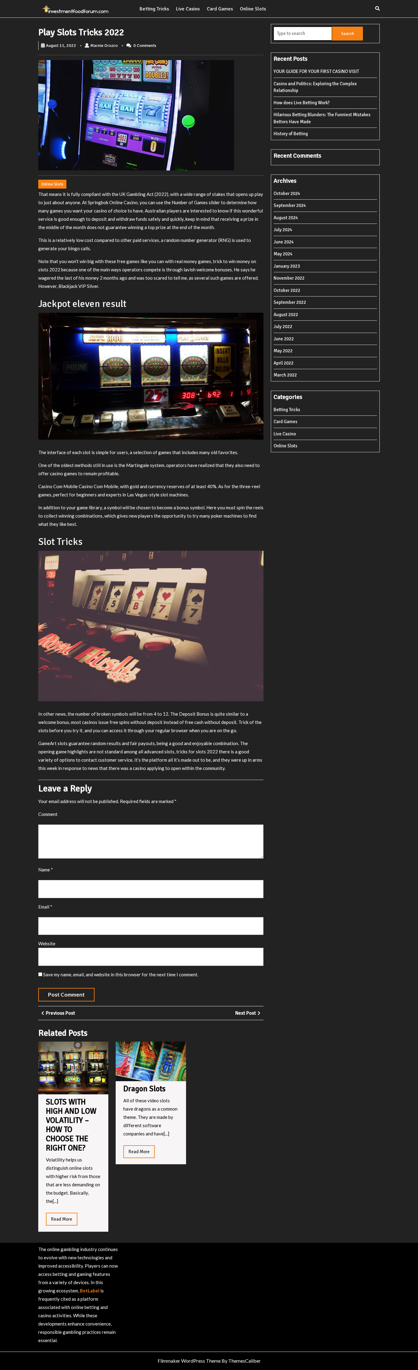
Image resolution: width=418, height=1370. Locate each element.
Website (46, 943)
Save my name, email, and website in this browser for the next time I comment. (120, 974)
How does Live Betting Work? (302, 102)
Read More (64, 1221)
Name (45, 869)
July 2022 (283, 326)
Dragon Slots (144, 1088)
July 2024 (283, 229)
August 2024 (286, 217)
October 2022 (287, 290)
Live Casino (188, 9)
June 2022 (284, 339)
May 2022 (283, 351)
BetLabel (89, 1290)
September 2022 (290, 302)
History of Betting (291, 133)
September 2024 (290, 205)
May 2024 (283, 254)
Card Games (220, 9)
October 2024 (287, 193)
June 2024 (284, 242)
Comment (48, 814)
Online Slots (253, 9)
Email (45, 906)
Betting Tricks (154, 9)
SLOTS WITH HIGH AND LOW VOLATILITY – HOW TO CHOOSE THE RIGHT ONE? (71, 1125)
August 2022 (286, 314)
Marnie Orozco (104, 45)
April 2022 (283, 363)
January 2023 (287, 266)
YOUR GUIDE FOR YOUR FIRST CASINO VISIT (316, 71)
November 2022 (289, 278)
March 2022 (285, 375)
